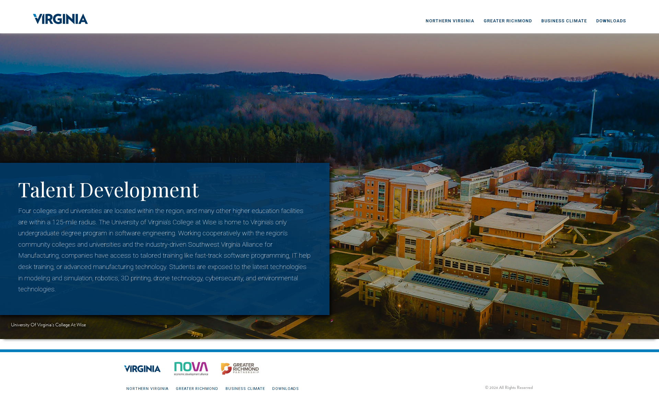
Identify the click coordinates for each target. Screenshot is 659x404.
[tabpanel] (329, 180)
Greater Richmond (508, 20)
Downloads (611, 20)
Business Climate (564, 20)
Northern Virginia (450, 20)
